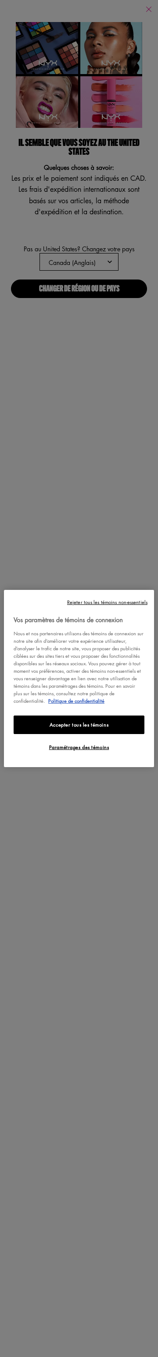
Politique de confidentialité (76, 700)
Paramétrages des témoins (79, 747)
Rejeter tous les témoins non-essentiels (107, 602)
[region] (79, 678)
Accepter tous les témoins (79, 724)
